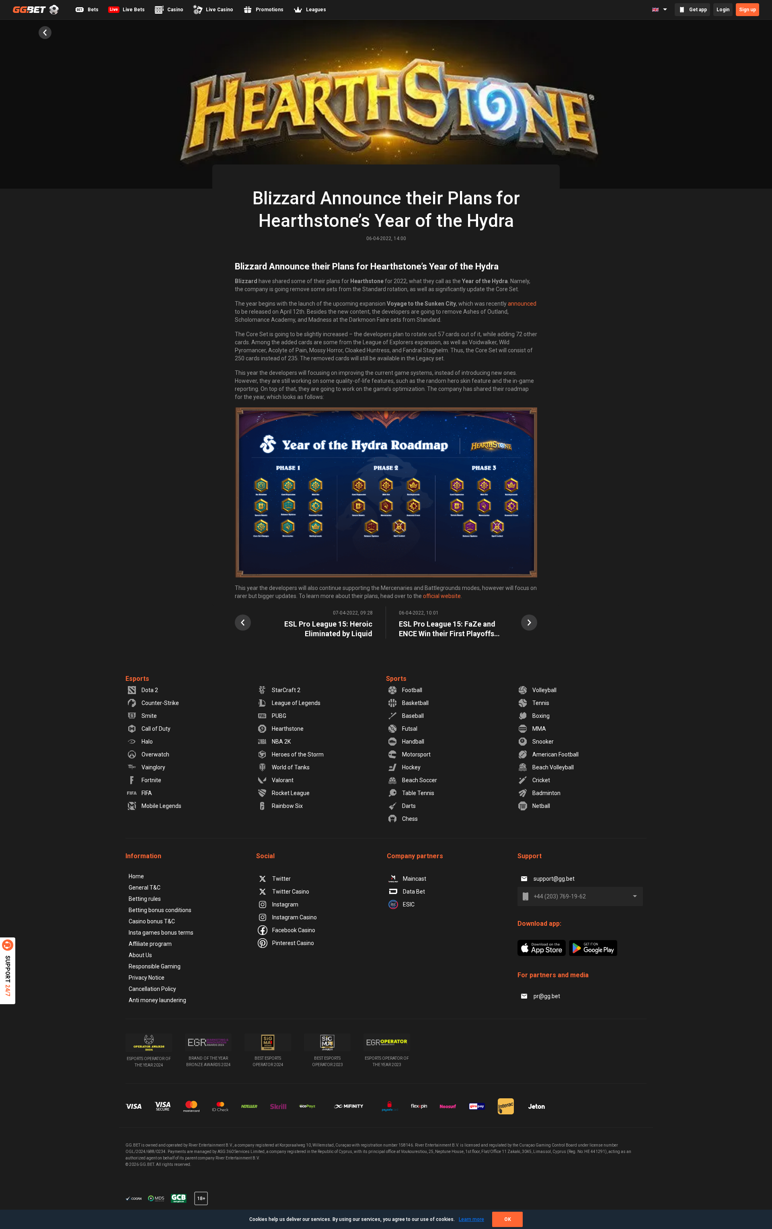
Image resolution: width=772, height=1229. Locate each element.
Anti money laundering (157, 1000)
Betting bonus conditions (160, 910)
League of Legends (296, 703)
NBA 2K (281, 741)
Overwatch (155, 754)
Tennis (540, 703)
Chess (410, 819)
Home (136, 876)
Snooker (543, 741)
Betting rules (145, 899)
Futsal (409, 728)
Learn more (471, 1219)
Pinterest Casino (293, 943)
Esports (137, 678)
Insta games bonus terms (161, 932)
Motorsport (416, 754)
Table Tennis (418, 793)
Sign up (747, 9)
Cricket (541, 780)
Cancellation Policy (152, 989)
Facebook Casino (293, 930)
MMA (539, 728)
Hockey (411, 767)
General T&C (144, 887)
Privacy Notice (146, 977)
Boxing (541, 716)
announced (522, 303)
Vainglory (153, 767)
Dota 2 (150, 690)
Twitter (281, 879)
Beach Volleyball (553, 767)
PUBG (279, 716)
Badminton (546, 793)
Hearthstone (288, 728)
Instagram (285, 904)
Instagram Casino (294, 917)
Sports (396, 678)
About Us (140, 955)
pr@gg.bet (547, 996)
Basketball (415, 703)
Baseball (413, 716)
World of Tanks (291, 767)
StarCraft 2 (286, 690)
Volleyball (544, 690)
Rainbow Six (287, 806)
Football (412, 690)
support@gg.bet (554, 879)
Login (723, 9)
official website (442, 596)
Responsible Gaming (155, 966)
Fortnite (151, 780)
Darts (409, 806)
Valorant (283, 780)
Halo (147, 741)
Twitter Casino (290, 891)
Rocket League (291, 793)
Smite (149, 716)
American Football (555, 754)
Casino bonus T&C (152, 921)
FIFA (147, 793)
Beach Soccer (419, 780)
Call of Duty (156, 728)
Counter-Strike (160, 703)
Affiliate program (150, 944)
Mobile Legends (161, 806)
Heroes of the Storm (298, 754)
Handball (413, 741)
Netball (541, 806)
